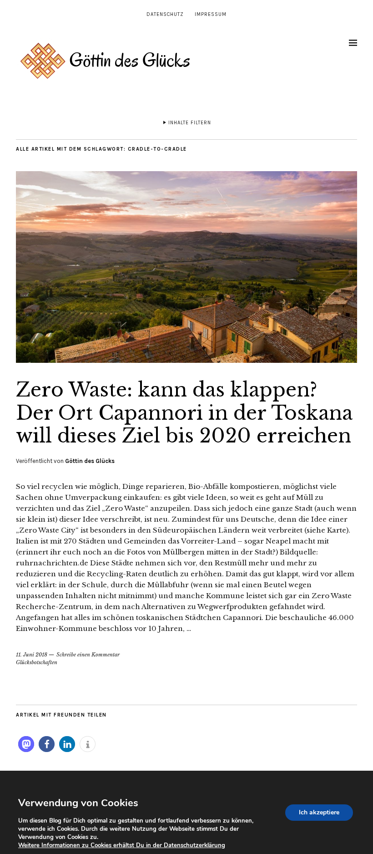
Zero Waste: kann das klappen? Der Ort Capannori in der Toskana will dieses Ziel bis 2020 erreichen (184, 412)
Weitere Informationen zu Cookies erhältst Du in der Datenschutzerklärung (121, 845)
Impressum (211, 14)
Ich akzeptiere (319, 812)
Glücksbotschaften (36, 662)
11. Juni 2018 (31, 654)
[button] (26, 744)
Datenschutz (165, 14)
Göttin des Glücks (90, 461)
